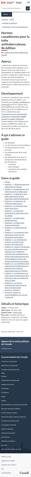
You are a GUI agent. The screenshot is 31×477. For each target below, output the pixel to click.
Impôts (3, 401)
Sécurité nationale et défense (10, 409)
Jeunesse (4, 445)
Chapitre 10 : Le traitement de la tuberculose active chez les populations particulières (16, 234)
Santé (12, 19)
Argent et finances (7, 429)
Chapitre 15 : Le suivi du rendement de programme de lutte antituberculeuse (15, 285)
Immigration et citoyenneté (10, 380)
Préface (7, 182)
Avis (2, 469)
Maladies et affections (10, 23)
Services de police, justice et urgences (13, 417)
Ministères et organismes (9, 365)
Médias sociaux (6, 457)
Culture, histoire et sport (9, 413)
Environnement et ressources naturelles (14, 405)
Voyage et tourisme (7, 384)
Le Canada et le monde (8, 425)
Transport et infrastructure (10, 421)
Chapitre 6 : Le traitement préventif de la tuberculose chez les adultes (16, 213)
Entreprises (5, 388)
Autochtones (5, 437)
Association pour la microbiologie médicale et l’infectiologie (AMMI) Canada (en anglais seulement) (14, 116)
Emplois (3, 376)
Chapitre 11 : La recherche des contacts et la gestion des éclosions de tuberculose (16, 242)
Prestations (5, 392)
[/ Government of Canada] (11, 2)
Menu (7, 14)
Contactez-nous (6, 348)
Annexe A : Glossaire (12, 290)
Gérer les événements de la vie (11, 449)
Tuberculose (17, 313)
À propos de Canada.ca (8, 465)
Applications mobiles (8, 461)
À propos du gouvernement (10, 369)
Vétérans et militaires (8, 441)
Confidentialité (6, 473)
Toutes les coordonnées (9, 361)
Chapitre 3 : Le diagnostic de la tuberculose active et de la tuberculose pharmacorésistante (17, 196)
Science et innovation (8, 433)
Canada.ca (4, 19)
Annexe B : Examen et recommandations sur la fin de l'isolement (16, 294)
